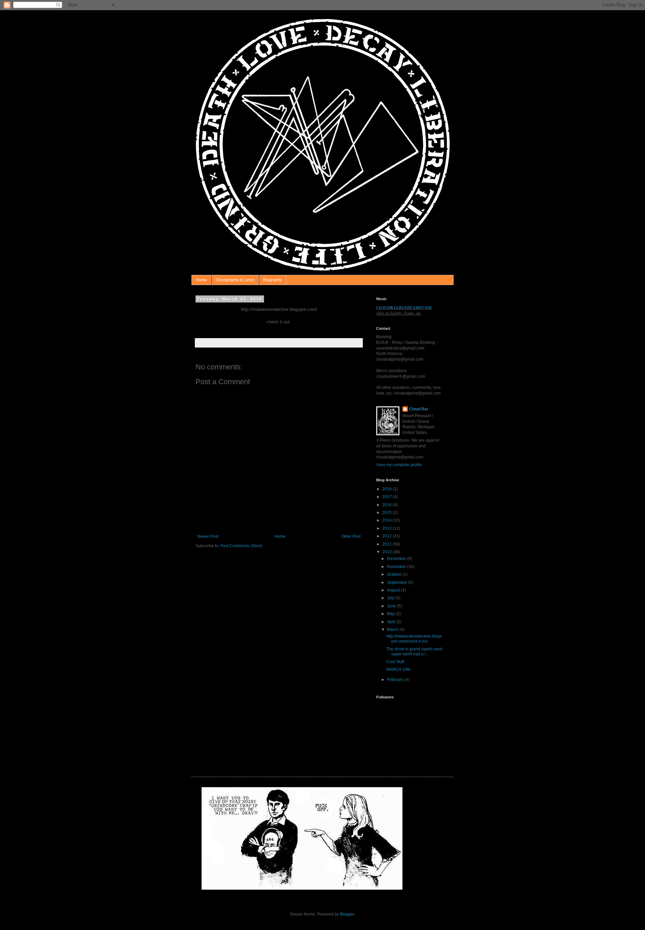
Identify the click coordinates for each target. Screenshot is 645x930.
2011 (387, 544)
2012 (387, 536)
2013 (387, 528)
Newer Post (207, 536)
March (393, 629)
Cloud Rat (418, 409)
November (397, 566)
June (392, 606)
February (395, 679)
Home (201, 280)
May (391, 613)
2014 (387, 520)
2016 (387, 504)
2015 (387, 512)
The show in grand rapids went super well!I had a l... (414, 651)
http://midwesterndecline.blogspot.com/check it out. (414, 638)
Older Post (350, 536)
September (397, 582)
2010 (387, 552)
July (391, 598)
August (394, 590)
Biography (272, 280)
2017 (387, 496)
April (391, 621)
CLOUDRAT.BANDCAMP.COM (404, 307)
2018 (387, 489)
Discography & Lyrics (235, 280)
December (397, 558)
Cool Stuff (395, 661)
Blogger (347, 914)
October (394, 574)
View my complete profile (399, 464)
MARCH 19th (398, 669)
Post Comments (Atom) (241, 545)
